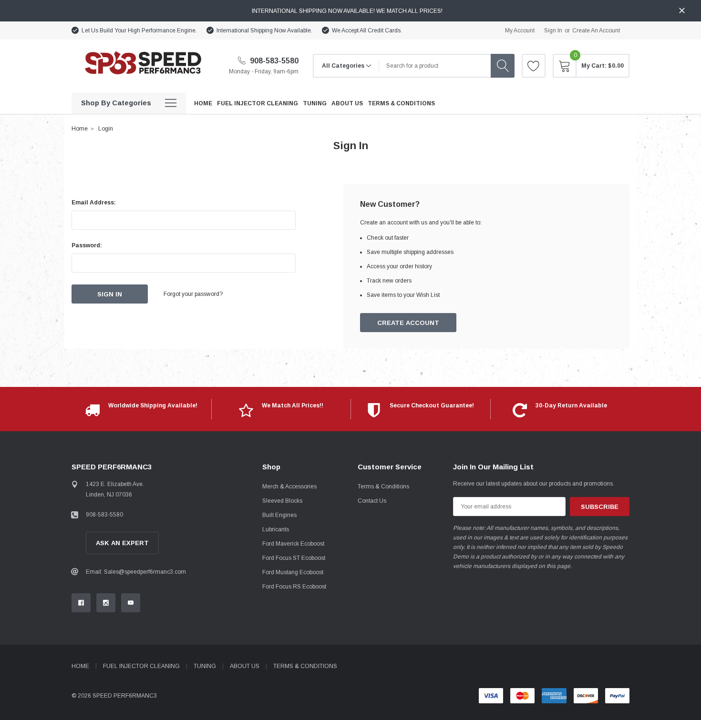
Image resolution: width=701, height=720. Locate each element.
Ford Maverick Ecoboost (293, 543)
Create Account (408, 322)
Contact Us (372, 500)
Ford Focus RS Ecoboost (294, 586)
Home (80, 128)
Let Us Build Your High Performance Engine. (139, 30)
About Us (244, 666)
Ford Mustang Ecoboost (292, 572)
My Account (520, 30)
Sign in (553, 30)
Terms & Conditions (383, 486)
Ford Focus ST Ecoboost (293, 558)
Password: (87, 245)
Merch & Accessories (289, 486)
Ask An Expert (122, 543)
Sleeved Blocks (282, 500)
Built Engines (279, 515)
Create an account (596, 30)
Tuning (205, 666)
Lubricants (275, 529)
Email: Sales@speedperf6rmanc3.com (136, 571)
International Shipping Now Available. (264, 30)
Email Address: (94, 202)
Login (105, 128)
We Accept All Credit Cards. (367, 30)
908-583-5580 (273, 61)
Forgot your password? (193, 294)
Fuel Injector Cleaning (141, 666)
